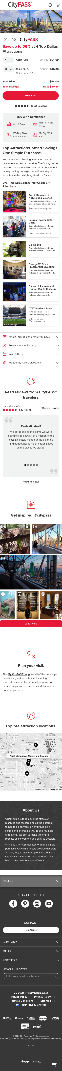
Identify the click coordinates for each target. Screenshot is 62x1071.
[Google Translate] (31, 1061)
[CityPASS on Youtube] (49, 904)
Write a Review (50, 408)
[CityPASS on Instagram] (37, 904)
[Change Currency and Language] (50, 5)
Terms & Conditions (21, 1000)
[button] (31, 202)
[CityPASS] (20, 5)
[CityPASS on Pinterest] (25, 904)
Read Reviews (31, 481)
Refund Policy (19, 997)
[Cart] (58, 5)
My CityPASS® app (19, 674)
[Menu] (4, 5)
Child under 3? (24, 73)
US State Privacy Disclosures (31, 993)
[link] (19, 410)
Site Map (46, 1000)
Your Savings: (11, 86)
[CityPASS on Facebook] (13, 904)
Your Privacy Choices (33, 1004)
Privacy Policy (42, 997)
